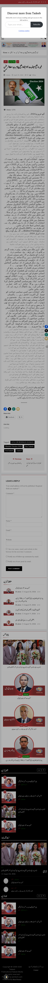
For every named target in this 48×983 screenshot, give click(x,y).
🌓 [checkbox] (6, 977)
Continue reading (24, 31)
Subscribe (36, 24)
